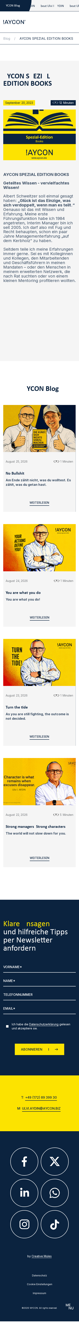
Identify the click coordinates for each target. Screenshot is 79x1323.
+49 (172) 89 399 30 (41, 1097)
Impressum (39, 1293)
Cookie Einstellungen (39, 1284)
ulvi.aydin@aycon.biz (41, 1108)
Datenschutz (39, 1275)
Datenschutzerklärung (44, 1024)
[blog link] (39, 5)
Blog (6, 38)
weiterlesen (39, 502)
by (39, 1256)
